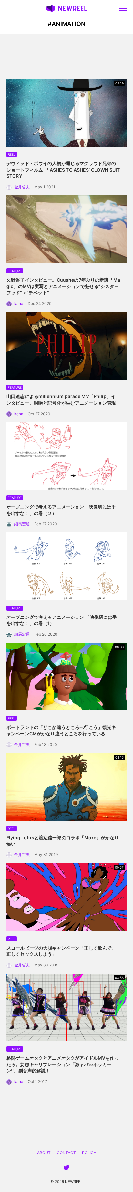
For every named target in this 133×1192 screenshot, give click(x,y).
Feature (15, 271)
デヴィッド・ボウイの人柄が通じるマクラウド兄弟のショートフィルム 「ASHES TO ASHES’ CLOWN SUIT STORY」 (63, 170)
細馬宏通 (22, 523)
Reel (11, 154)
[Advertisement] (66, 56)
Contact (66, 1152)
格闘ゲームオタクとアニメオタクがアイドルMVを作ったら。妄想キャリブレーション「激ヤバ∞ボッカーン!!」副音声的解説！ (62, 1064)
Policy (89, 1152)
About (44, 1152)
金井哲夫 (22, 186)
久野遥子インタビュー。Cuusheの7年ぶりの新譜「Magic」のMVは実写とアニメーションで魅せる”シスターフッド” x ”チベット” (63, 286)
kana (18, 303)
